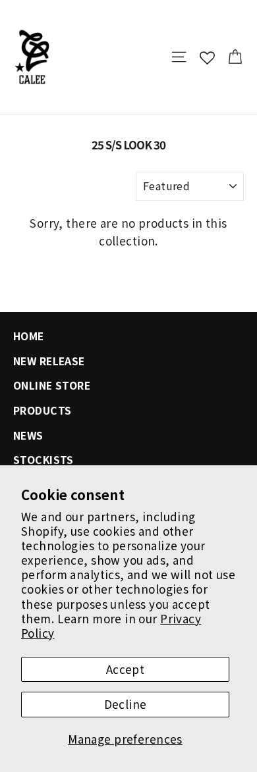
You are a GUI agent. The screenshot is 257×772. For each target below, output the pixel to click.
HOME (28, 336)
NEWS (28, 435)
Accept (125, 669)
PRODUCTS (42, 410)
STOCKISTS (43, 459)
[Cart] (234, 56)
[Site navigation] (178, 56)
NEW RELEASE (49, 361)
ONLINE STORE (51, 385)
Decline (125, 704)
